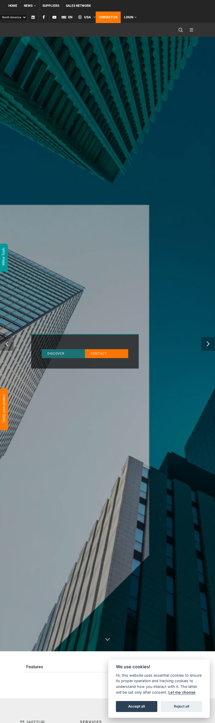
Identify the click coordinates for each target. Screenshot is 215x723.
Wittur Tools (4, 256)
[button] (7, 344)
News (28, 6)
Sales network (78, 6)
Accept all (136, 706)
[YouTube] (54, 17)
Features (34, 666)
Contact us (108, 17)
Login (128, 17)
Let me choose (182, 692)
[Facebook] (44, 17)
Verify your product (4, 409)
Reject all (181, 706)
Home (12, 6)
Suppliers (50, 6)
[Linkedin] (33, 17)
